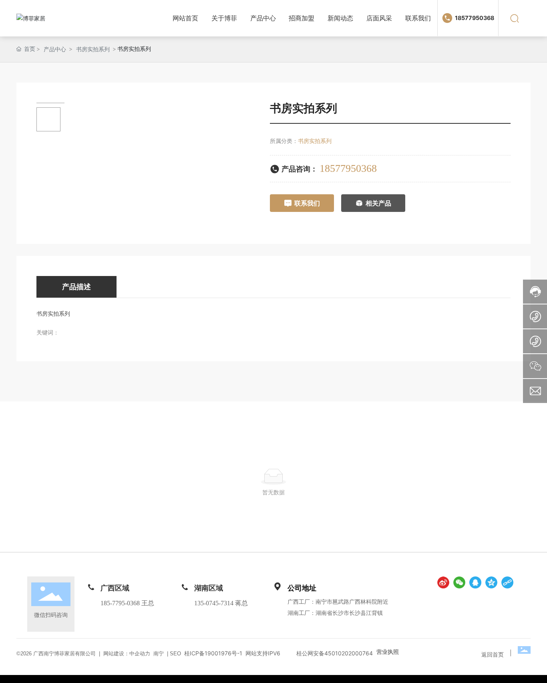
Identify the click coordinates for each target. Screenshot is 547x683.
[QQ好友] (475, 582)
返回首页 (492, 654)
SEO (174, 654)
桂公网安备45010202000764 (334, 653)
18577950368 (474, 17)
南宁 (158, 654)
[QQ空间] (491, 582)
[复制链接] (507, 582)
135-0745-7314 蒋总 (221, 603)
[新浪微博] (443, 582)
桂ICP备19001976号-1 (213, 653)
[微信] (459, 582)
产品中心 (55, 49)
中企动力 (139, 654)
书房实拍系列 (93, 49)
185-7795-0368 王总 (127, 603)
